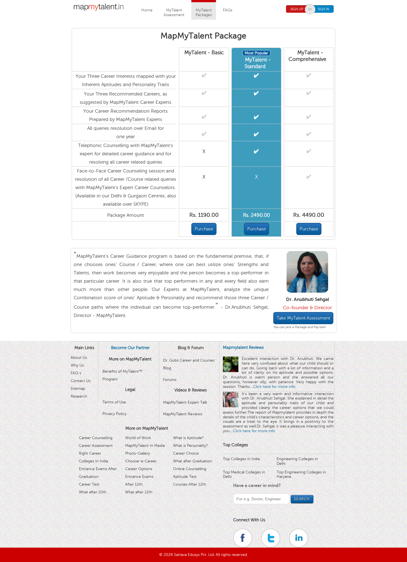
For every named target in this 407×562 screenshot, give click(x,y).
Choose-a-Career (141, 461)
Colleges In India (93, 461)
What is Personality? (190, 446)
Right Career (90, 453)
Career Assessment (96, 446)
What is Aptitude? (188, 438)
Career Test (89, 484)
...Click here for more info (273, 387)
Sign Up (296, 9)
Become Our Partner (130, 348)
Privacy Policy (114, 414)
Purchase (204, 228)
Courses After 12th (189, 484)
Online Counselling (189, 469)
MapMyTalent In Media (145, 446)
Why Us (77, 365)
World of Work (138, 438)
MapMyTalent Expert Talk (185, 402)
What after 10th (92, 492)
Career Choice (186, 453)
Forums (169, 380)
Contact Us (81, 381)
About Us (79, 357)
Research (79, 396)
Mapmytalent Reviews (243, 347)
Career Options (138, 469)
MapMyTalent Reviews (182, 414)
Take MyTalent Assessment (303, 318)
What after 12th (138, 492)
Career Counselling (95, 438)
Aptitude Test (185, 477)
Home (147, 10)
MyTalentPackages (203, 12)
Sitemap (78, 388)
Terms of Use (114, 402)
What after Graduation (192, 461)
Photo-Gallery (137, 453)
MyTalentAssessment (174, 12)
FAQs (227, 10)
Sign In (323, 9)
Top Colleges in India (241, 459)
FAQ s (76, 373)
